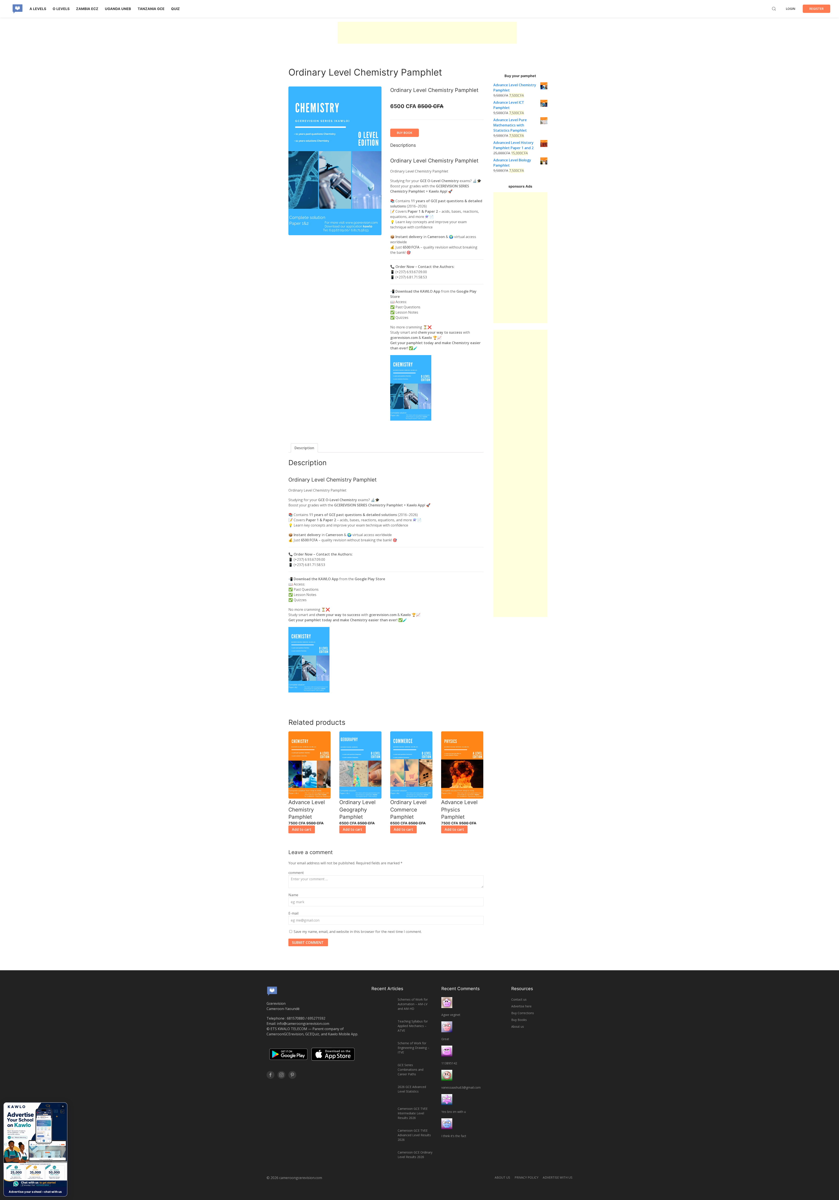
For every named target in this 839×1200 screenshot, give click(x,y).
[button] (35, 1149)
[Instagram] (281, 1075)
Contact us (519, 999)
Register (816, 9)
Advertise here (521, 1006)
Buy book (404, 133)
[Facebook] (270, 1075)
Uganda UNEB (118, 9)
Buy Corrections (522, 1013)
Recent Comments (460, 988)
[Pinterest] (292, 1075)
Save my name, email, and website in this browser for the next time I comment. (358, 931)
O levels (61, 9)
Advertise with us (557, 1177)
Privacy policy (526, 1177)
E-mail (293, 913)
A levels (37, 9)
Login (790, 9)
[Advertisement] (427, 33)
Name (293, 895)
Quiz (175, 9)
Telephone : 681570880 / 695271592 (296, 1018)
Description (304, 447)
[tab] (304, 447)
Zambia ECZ (87, 9)
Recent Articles (387, 988)
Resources (522, 988)
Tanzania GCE (151, 9)
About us (517, 1026)
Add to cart (301, 829)
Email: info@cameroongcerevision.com (298, 1023)
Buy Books (519, 1020)
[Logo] (17, 8)
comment (296, 872)
